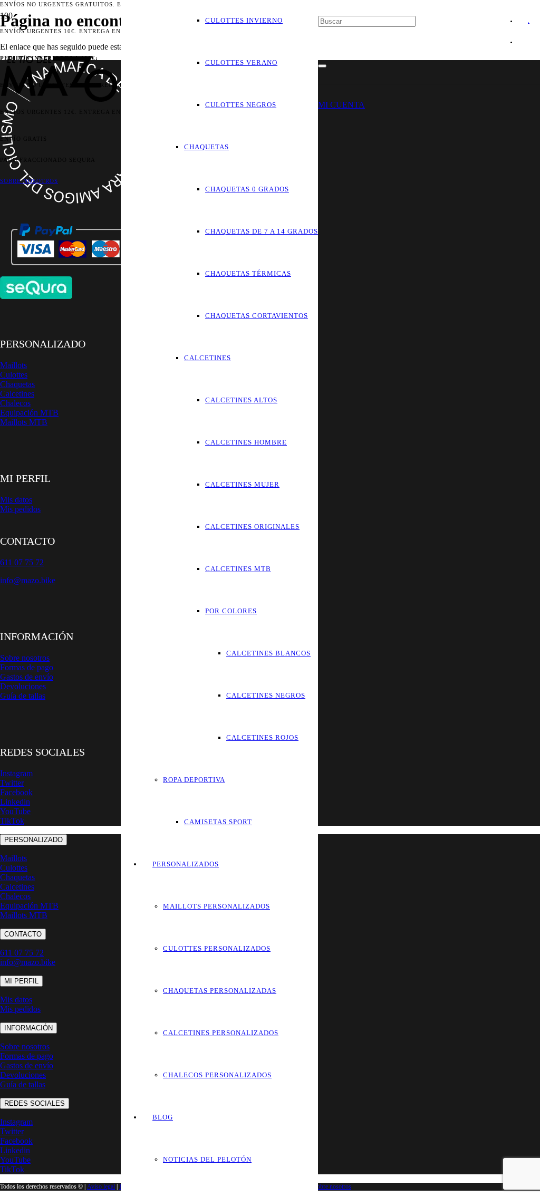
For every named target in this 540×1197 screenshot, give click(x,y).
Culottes (13, 374)
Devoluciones (23, 686)
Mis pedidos (20, 509)
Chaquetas (17, 384)
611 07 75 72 (22, 952)
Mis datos (16, 499)
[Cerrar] (322, 65)
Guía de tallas (22, 695)
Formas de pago (26, 667)
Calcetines (17, 393)
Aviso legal (101, 1186)
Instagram (16, 773)
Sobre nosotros (25, 657)
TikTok (12, 820)
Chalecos (15, 403)
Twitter (12, 782)
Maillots (13, 365)
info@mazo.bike (27, 580)
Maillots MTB (23, 422)
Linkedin (15, 801)
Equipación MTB (29, 412)
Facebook (16, 792)
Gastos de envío (26, 676)
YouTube (15, 811)
